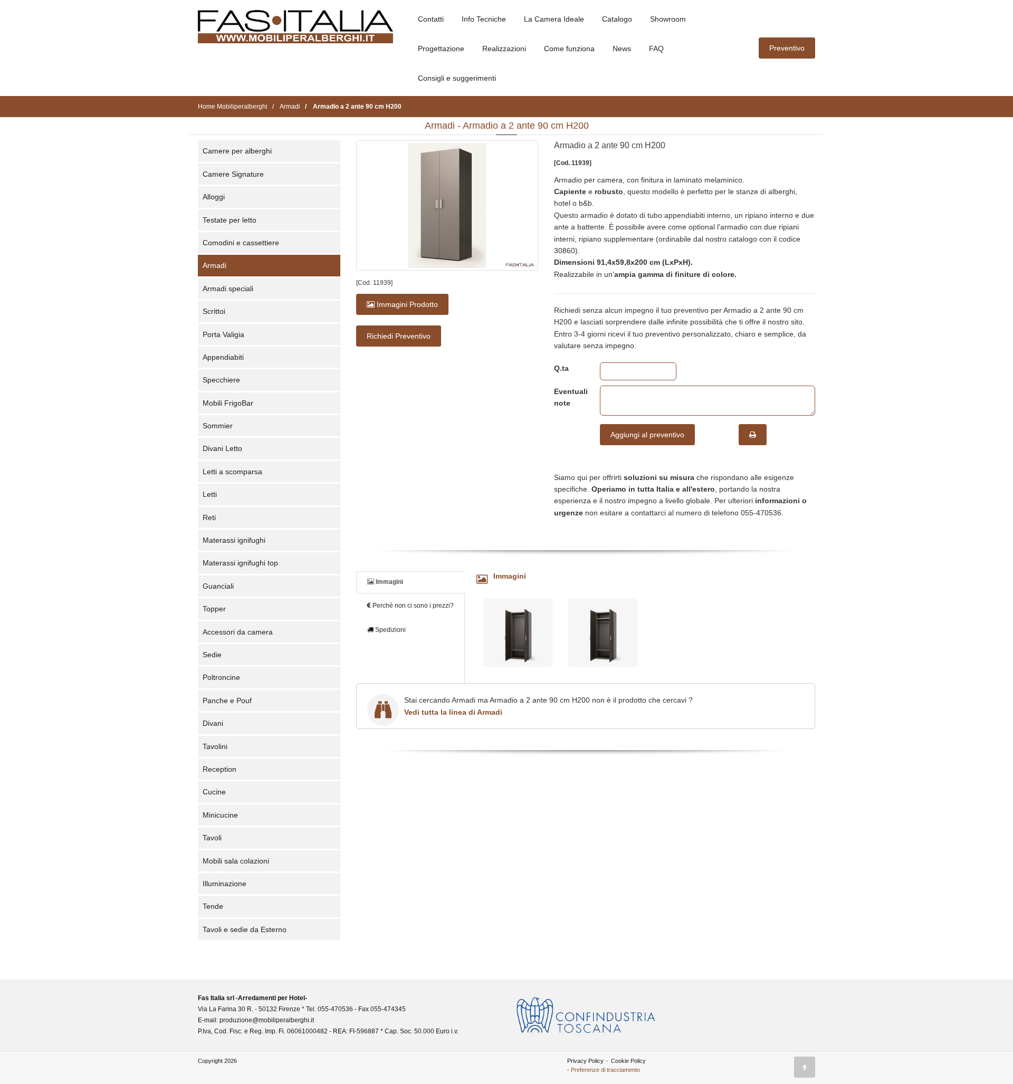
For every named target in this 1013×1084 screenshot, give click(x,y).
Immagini (388, 582)
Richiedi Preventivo (399, 336)
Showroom (668, 19)
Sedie (212, 654)
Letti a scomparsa (232, 471)
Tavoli (212, 837)
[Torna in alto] (804, 1067)
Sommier (218, 425)
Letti (210, 494)
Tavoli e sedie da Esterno (244, 929)
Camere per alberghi (237, 151)
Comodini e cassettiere (241, 242)
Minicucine (220, 815)
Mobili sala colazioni (236, 861)
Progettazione (441, 48)
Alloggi (214, 197)
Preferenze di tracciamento (605, 1070)
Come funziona (569, 48)
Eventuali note (569, 397)
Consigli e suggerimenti (457, 78)
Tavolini (215, 746)
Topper (214, 609)
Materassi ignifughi (234, 540)
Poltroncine (221, 677)
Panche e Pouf (227, 700)
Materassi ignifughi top (240, 563)
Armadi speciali (228, 288)
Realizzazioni (504, 48)
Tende (213, 906)
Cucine (214, 792)
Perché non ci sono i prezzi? (412, 605)
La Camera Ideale (554, 19)
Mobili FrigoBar (228, 403)
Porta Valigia (223, 334)
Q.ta (561, 368)
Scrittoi (214, 311)
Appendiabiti (223, 357)
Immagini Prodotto (406, 304)
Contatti (431, 19)
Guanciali (218, 586)
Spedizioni (390, 630)
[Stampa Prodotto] (753, 434)
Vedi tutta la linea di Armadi (453, 712)
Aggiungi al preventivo (647, 434)
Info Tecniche (484, 19)
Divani (213, 723)
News (622, 48)
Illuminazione (224, 883)
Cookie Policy (628, 1061)
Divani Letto (222, 448)
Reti (209, 517)
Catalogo (617, 19)
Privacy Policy (585, 1061)
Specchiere (221, 380)
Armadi (214, 265)
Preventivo (787, 48)
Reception (219, 769)
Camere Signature (233, 174)
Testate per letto (229, 220)
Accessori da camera (238, 632)
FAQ (656, 48)
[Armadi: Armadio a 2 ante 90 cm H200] (447, 205)
